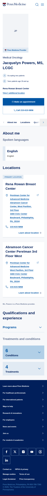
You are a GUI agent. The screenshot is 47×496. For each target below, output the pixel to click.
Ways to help (8, 406)
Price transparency (26, 479)
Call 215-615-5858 (24, 110)
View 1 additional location (14, 93)
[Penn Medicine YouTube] (31, 451)
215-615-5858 (16, 227)
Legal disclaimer (9, 479)
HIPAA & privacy (21, 469)
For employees (8, 420)
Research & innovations (12, 413)
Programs (9, 327)
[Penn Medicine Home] (18, 4)
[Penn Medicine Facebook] (6, 451)
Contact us (7, 469)
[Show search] (36, 4)
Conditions (11, 352)
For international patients (13, 400)
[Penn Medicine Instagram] (23, 451)
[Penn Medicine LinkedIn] (6, 460)
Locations (25, 122)
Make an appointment (24, 102)
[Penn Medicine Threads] (40, 451)
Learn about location (29, 233)
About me (12, 122)
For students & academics (13, 440)
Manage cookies (9, 474)
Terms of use (24, 474)
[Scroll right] (43, 122)
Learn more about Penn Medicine (16, 386)
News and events (9, 427)
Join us (6, 433)
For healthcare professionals (14, 393)
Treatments (12, 368)
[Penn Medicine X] (15, 451)
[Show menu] (42, 4)
